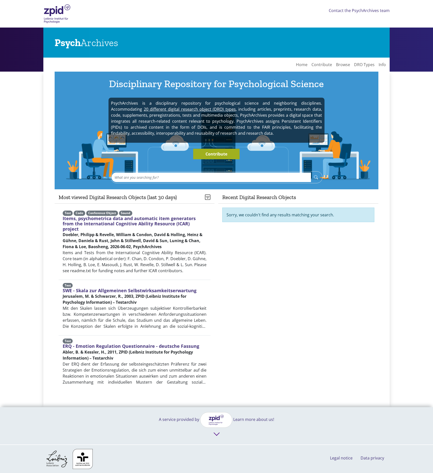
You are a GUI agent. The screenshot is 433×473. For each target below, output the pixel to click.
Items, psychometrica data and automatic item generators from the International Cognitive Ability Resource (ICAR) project (129, 223)
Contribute (321, 64)
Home (301, 64)
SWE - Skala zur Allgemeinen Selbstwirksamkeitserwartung (129, 290)
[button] (207, 197)
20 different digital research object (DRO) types (190, 109)
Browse (343, 64)
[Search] (316, 177)
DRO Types (364, 64)
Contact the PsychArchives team (359, 10)
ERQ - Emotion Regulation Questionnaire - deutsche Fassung (131, 346)
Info (382, 64)
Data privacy (372, 458)
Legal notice (341, 458)
